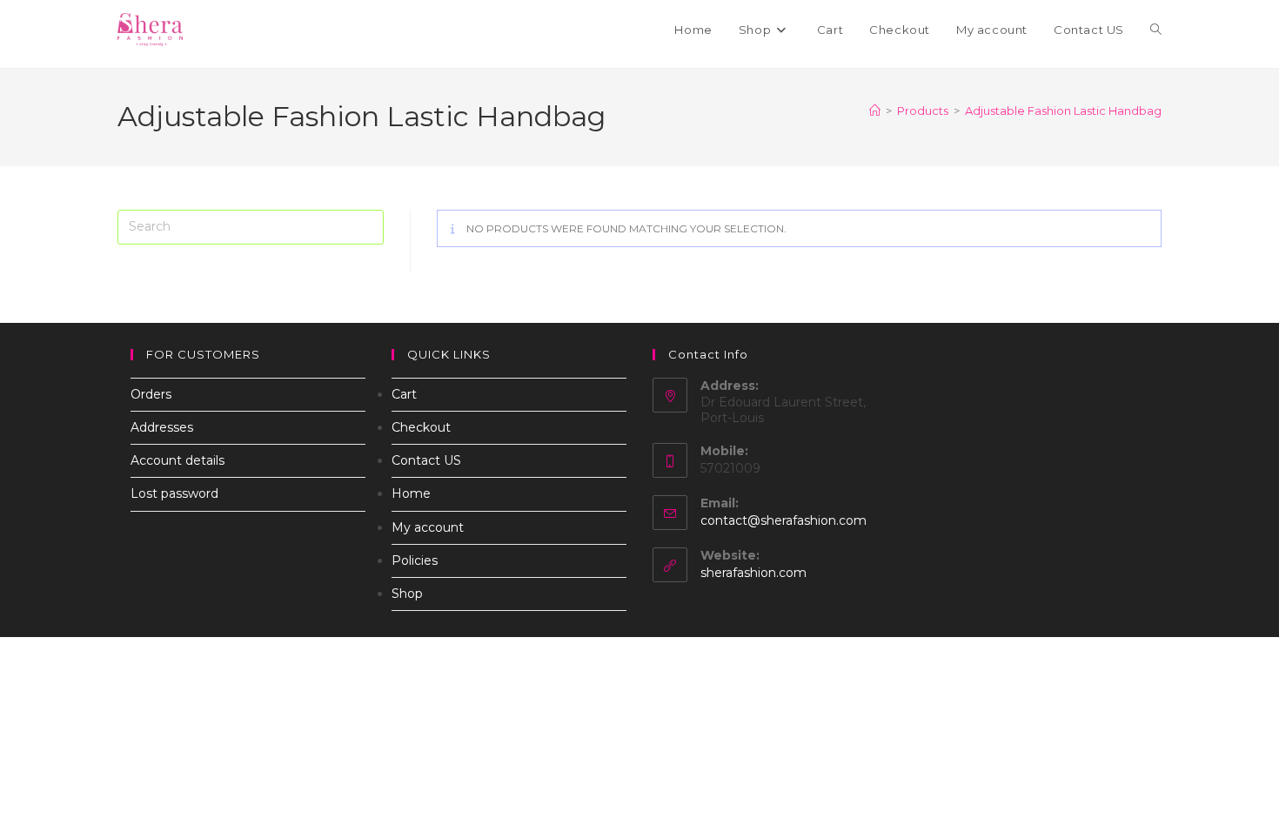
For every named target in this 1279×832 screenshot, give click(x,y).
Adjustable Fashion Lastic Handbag (1063, 110)
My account (428, 527)
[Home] (875, 110)
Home (411, 493)
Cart (404, 394)
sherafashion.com (753, 572)
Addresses (162, 427)
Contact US (426, 460)
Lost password (174, 493)
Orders (151, 394)
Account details (177, 460)
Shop (407, 593)
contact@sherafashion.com (783, 520)
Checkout (421, 427)
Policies (415, 560)
